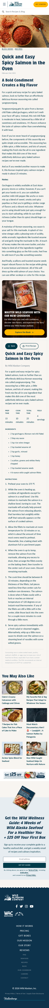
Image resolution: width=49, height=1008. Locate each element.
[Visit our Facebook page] (16, 906)
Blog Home (7, 49)
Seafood (24, 958)
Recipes (18, 49)
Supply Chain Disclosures (35, 994)
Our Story (24, 945)
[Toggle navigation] (4, 4)
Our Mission (24, 940)
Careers (24, 974)
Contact (24, 978)
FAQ (24, 955)
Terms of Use (33, 870)
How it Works (24, 926)
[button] (11, 346)
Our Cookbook (24, 970)
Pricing (24, 931)
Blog (24, 966)
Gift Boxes (24, 936)
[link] (24, 775)
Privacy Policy (31, 875)
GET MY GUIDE (24, 865)
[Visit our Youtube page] (31, 906)
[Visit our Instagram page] (26, 906)
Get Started (41, 4)
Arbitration (24, 873)
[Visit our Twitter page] (21, 906)
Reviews (24, 950)
